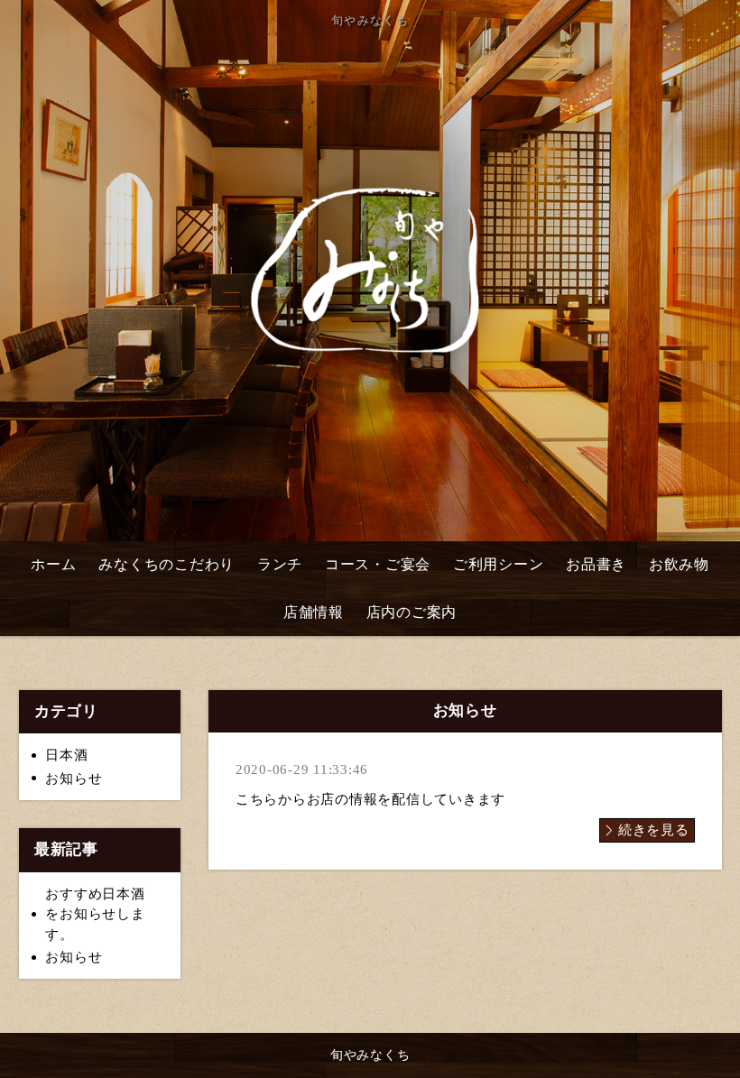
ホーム (53, 564)
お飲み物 (679, 564)
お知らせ (73, 778)
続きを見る (653, 830)
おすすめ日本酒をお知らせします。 (94, 914)
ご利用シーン (498, 564)
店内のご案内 (412, 612)
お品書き (596, 564)
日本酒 (66, 755)
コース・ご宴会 (377, 564)
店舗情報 (313, 612)
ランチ (279, 564)
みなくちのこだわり (166, 564)
